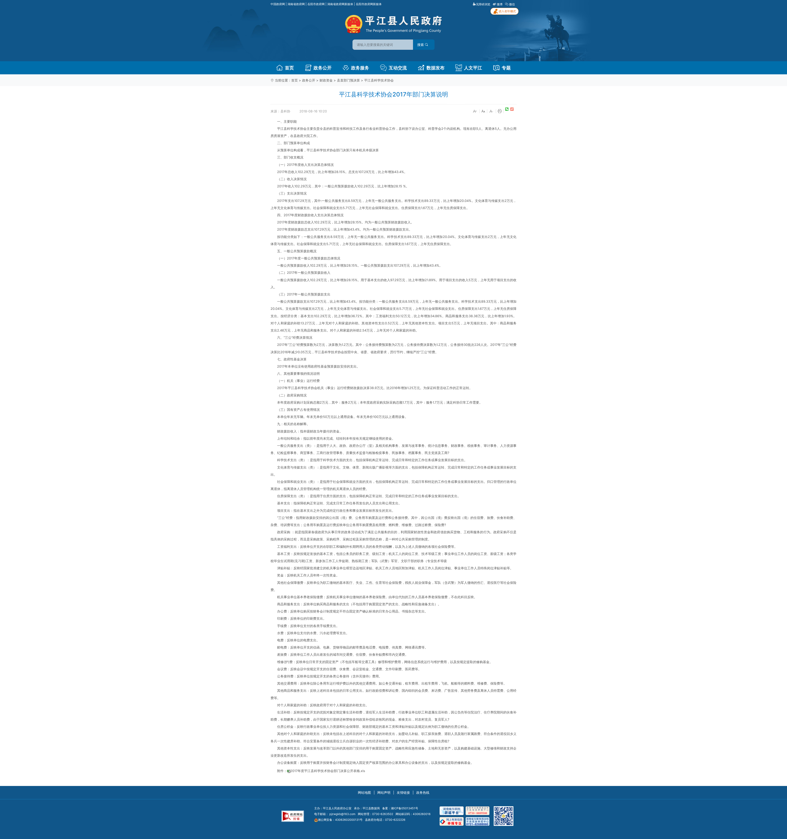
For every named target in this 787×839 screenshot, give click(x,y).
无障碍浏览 (483, 4)
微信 (512, 4)
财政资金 (326, 80)
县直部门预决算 (348, 80)
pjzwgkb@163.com (342, 814)
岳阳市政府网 (316, 4)
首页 (289, 67)
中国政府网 (278, 4)
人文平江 (473, 67)
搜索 (421, 45)
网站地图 (364, 792)
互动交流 (398, 67)
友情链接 (403, 792)
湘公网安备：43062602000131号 (340, 819)
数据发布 (435, 67)
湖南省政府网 (296, 4)
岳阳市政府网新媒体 (369, 4)
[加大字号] (475, 111)
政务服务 (360, 67)
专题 (506, 67)
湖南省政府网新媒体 (340, 4)
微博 (499, 4)
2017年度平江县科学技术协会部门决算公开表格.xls (327, 771)
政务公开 (323, 67)
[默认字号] (483, 111)
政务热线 (422, 792)
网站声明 (383, 792)
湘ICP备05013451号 (404, 808)
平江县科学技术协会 (379, 80)
